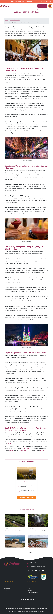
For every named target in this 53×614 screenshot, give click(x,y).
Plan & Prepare (32, 581)
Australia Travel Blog (15, 20)
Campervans (7, 588)
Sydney (26, 481)
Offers (5, 590)
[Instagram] (32, 570)
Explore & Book (8, 581)
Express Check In (31, 586)
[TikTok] (40, 570)
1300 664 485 (47, 1)
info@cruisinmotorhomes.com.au (37, 566)
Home (6, 20)
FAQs (28, 588)
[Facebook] (29, 570)
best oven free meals (14, 444)
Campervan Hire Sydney (26, 497)
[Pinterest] (43, 570)
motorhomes (23, 450)
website (11, 450)
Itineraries (29, 590)
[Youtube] (36, 570)
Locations (6, 586)
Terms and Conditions (32, 592)
